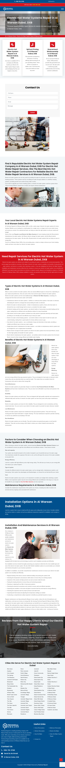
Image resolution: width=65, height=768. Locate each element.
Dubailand (36, 675)
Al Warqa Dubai (51, 692)
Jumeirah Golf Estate (12, 679)
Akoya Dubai (10, 684)
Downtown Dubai (38, 703)
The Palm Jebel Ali (11, 705)
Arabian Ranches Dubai (53, 686)
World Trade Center (12, 694)
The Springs (10, 675)
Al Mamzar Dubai (51, 699)
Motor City (23, 681)
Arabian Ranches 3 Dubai (52, 678)
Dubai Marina (37, 692)
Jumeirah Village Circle (26, 699)
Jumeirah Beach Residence (25, 713)
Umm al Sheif (10, 696)
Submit (32, 112)
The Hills (9, 707)
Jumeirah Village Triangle (25, 695)
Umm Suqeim (10, 673)
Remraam (9, 714)
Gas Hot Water (38, 734)
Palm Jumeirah (24, 671)
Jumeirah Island (25, 707)
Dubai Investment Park (40, 694)
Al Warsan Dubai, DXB (11, 757)
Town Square (10, 699)
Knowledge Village (25, 692)
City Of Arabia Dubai (39, 711)
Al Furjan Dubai (51, 705)
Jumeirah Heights (25, 709)
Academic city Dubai (52, 709)
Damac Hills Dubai (38, 707)
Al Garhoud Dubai (51, 703)
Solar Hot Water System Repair (56, 735)
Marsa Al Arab (24, 690)
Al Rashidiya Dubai (52, 694)
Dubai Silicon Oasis (39, 684)
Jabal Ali (36, 671)
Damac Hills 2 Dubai (39, 705)
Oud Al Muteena (25, 675)
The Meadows (10, 677)
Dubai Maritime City (39, 690)
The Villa (9, 701)
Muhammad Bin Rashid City (26, 685)
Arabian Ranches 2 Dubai (52, 683)
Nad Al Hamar (24, 677)
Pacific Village (24, 673)
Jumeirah (36, 669)
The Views (9, 703)
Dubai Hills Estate (38, 699)
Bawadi (49, 671)
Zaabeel (9, 671)
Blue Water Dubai (51, 669)
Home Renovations (39, 728)
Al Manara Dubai (51, 696)
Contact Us (37, 739)
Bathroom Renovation (55, 728)
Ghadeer (9, 688)
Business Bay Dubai (39, 714)
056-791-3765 (20, 1)
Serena (9, 711)
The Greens (10, 709)
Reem (22, 669)
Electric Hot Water (54, 731)
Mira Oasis (10, 669)
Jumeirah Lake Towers (26, 705)
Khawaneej (10, 690)
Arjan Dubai (50, 675)
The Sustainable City (12, 686)
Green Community (38, 673)
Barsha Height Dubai (52, 673)
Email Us (52, 1)
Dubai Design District (39, 701)
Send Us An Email (11, 753)
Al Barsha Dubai (51, 707)
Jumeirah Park (24, 703)
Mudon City (23, 679)
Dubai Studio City (38, 677)
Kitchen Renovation (40, 731)
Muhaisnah (10, 681)
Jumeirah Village (25, 701)
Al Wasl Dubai (50, 688)
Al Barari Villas (10, 692)
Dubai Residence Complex (38, 687)
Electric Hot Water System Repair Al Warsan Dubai (29, 36)
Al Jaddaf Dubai (51, 701)
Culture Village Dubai (39, 709)
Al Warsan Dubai (12, 36)
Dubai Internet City (38, 696)
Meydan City (24, 688)
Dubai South (37, 681)
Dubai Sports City (38, 679)
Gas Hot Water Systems (27, 481)
